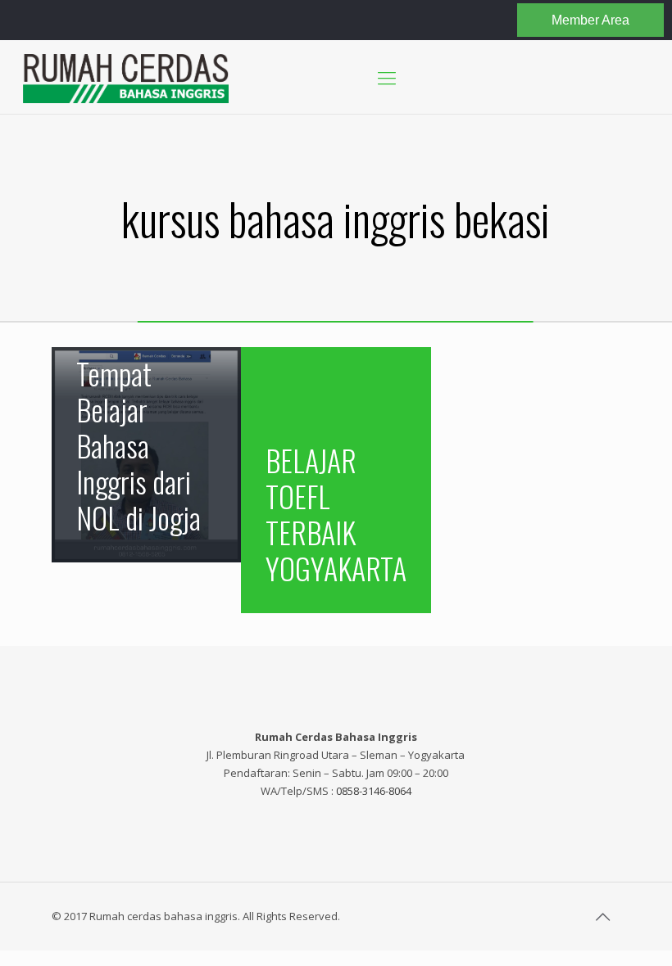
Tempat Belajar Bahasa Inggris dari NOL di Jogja (138, 445)
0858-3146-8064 (373, 790)
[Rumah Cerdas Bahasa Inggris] (126, 77)
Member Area (590, 20)
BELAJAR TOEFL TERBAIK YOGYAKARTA (336, 513)
